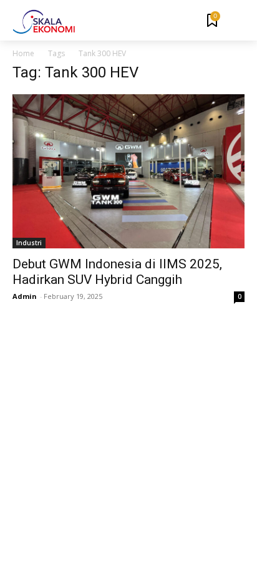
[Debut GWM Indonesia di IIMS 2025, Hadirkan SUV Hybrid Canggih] (128, 171)
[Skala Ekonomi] (43, 21)
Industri (29, 242)
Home (23, 53)
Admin (24, 296)
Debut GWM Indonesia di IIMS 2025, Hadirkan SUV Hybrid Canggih (117, 271)
